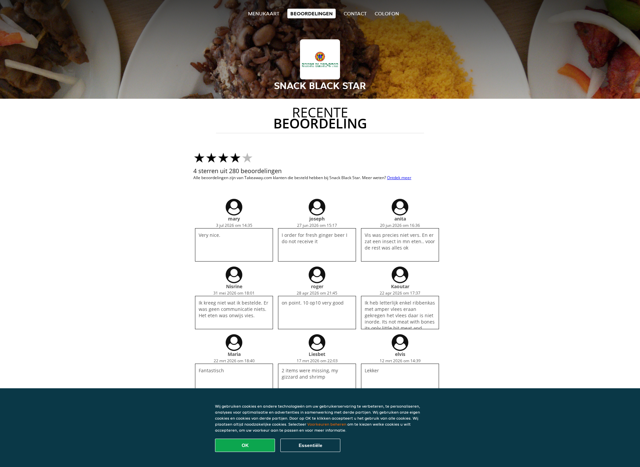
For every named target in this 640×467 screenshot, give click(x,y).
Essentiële (310, 445)
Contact (355, 13)
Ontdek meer (399, 177)
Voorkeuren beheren (326, 424)
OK (245, 445)
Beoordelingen (311, 13)
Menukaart (263, 13)
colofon (387, 13)
